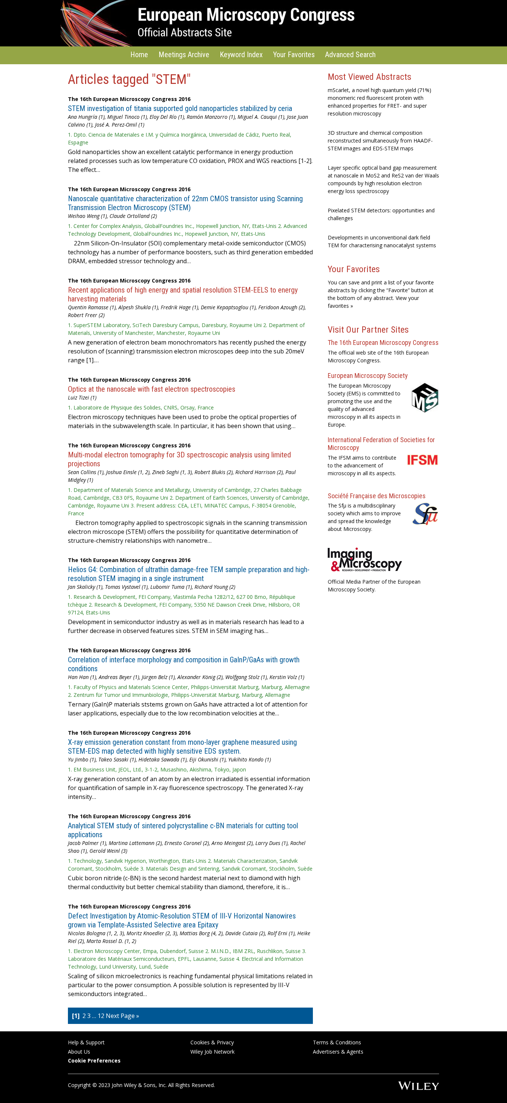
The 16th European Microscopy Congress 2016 (129, 98)
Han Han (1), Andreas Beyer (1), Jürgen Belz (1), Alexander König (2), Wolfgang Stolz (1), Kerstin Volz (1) (186, 677)
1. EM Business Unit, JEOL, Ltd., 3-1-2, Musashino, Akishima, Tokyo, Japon (157, 769)
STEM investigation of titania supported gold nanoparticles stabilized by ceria (180, 108)
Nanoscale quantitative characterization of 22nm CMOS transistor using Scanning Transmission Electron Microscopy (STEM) (185, 203)
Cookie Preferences (94, 1060)
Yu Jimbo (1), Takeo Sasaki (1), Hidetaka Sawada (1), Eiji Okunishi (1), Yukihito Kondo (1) (169, 759)
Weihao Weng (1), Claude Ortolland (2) (112, 215)
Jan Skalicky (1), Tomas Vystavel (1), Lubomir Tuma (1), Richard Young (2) (151, 586)
